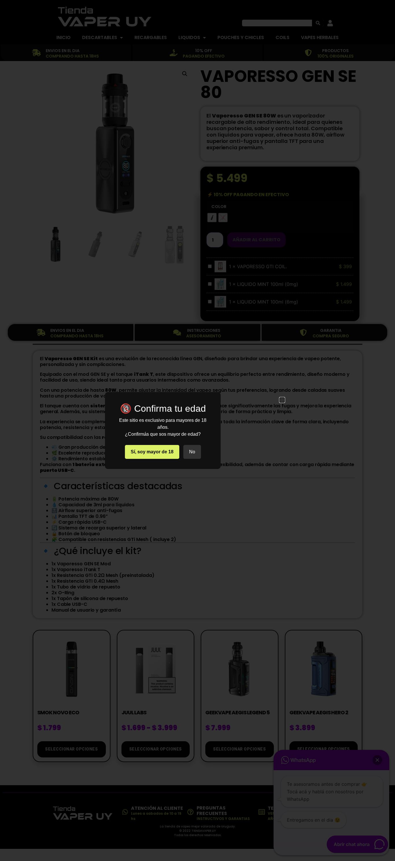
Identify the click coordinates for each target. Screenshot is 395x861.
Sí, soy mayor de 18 (152, 451)
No (192, 451)
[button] (282, 400)
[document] (197, 430)
